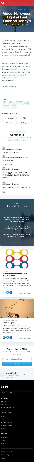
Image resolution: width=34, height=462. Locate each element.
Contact (3, 428)
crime (10, 103)
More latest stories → (17, 242)
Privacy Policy (5, 455)
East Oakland (19, 103)
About (3, 416)
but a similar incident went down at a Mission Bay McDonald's (16, 75)
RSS (2, 443)
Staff (2, 419)
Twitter (3, 440)
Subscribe (17, 364)
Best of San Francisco (7, 407)
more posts (13, 375)
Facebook (4, 437)
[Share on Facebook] (10, 292)
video (14, 107)
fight (28, 103)
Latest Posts (5, 401)
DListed (5, 86)
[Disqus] (17, 169)
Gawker (14, 86)
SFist (4, 387)
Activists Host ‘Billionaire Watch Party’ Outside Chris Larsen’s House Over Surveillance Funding (17, 219)
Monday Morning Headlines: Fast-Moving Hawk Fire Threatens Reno (17, 235)
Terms (3, 458)
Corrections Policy (6, 425)
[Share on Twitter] (7, 292)
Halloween (6, 107)
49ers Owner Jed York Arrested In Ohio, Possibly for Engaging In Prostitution (17, 228)
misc (10, 10)
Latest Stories (17, 206)
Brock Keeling (20, 10)
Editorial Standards (6, 422)
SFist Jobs (4, 404)
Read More (27, 375)
